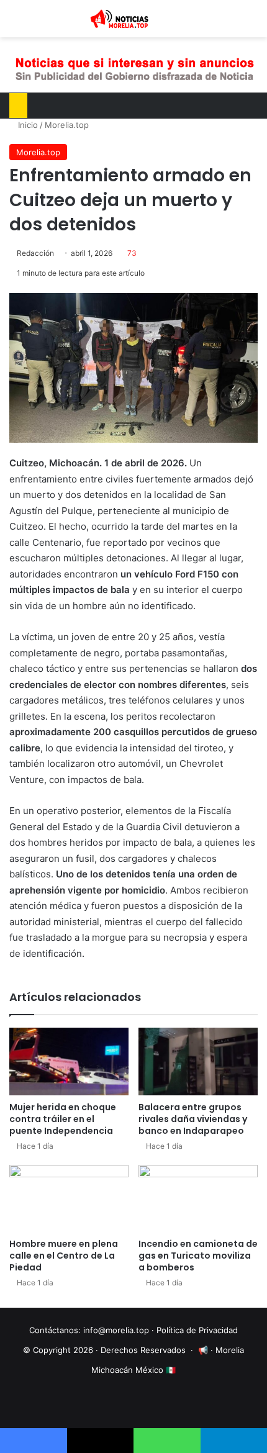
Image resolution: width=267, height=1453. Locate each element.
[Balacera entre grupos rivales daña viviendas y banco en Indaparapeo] (198, 1061)
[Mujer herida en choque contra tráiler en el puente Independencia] (69, 1061)
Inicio (27, 125)
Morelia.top (67, 125)
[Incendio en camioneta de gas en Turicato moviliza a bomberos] (198, 1198)
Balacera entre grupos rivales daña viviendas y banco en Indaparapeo (192, 1119)
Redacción (35, 253)
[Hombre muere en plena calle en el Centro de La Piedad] (69, 1198)
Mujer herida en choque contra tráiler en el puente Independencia (62, 1119)
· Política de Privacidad (195, 1330)
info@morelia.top (116, 1330)
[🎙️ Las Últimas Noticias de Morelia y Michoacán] (133, 19)
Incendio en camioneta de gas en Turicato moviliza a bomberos (198, 1256)
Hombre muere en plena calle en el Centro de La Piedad (63, 1256)
